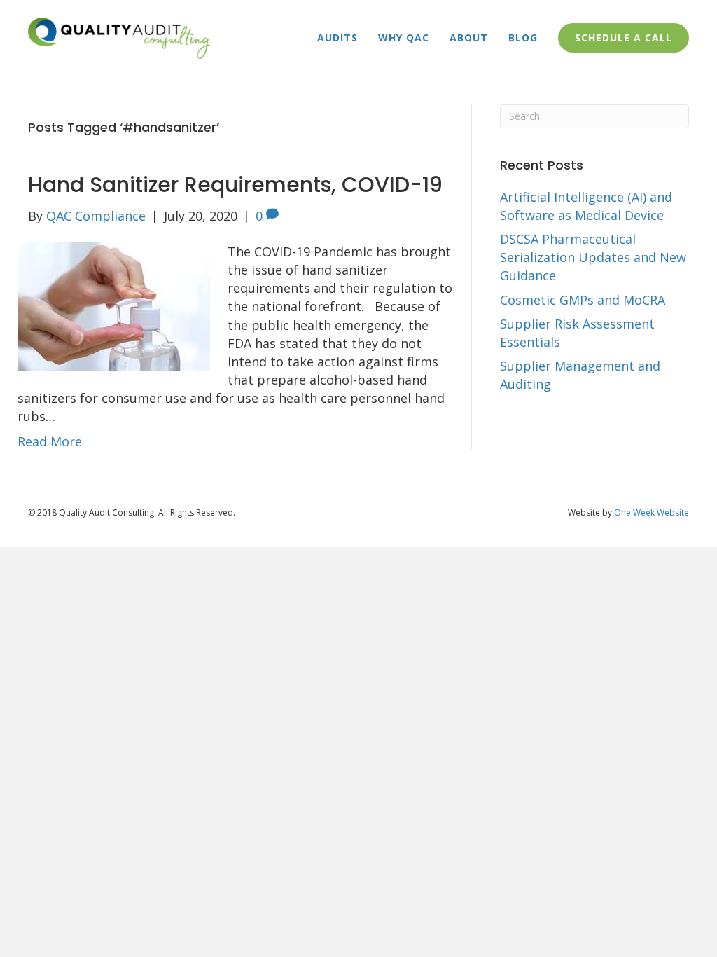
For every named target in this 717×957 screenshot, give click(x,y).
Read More (50, 441)
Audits (337, 37)
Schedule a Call (623, 37)
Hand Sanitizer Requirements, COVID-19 (235, 185)
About (469, 37)
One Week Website (651, 512)
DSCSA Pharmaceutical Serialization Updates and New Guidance (593, 257)
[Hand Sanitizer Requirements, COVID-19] (114, 305)
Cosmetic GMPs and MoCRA (582, 299)
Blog (523, 37)
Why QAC (403, 37)
